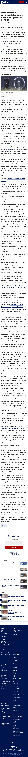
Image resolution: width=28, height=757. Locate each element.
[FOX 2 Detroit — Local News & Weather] (5, 2)
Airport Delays (16, 657)
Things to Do (4, 642)
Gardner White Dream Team (5, 709)
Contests (3, 688)
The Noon (3, 667)
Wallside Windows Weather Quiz (5, 706)
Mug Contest (4, 669)
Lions (14, 669)
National (3, 639)
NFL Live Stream (16, 719)
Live (14, 628)
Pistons (14, 673)
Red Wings (15, 676)
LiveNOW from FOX (17, 633)
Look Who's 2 (4, 655)
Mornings (4, 664)
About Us (15, 681)
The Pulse (3, 631)
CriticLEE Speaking (5, 685)
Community (15, 691)
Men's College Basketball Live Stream (18, 729)
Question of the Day (5, 652)
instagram (15, 742)
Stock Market (16, 708)
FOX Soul (15, 634)
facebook (10, 742)
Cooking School (4, 672)
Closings (14, 651)
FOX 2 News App (16, 688)
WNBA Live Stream (17, 734)
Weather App (15, 652)
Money (15, 704)
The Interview (4, 638)
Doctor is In (3, 676)
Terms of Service (15, 554)
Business (3, 641)
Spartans (15, 672)
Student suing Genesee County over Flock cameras (9, 563)
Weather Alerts (16, 654)
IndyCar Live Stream (17, 727)
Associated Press (4, 22)
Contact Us (15, 685)
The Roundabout (4, 636)
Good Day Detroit (5, 665)
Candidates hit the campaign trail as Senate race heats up (10, 586)
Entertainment (5, 681)
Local (2, 630)
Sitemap (14, 700)
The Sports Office (16, 665)
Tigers (14, 675)
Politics (2, 645)
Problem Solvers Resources (16, 698)
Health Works (4, 670)
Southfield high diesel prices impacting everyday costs (9, 574)
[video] (23, 563)
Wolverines (15, 670)
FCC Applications (16, 694)
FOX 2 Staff (15, 683)
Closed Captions (16, 696)
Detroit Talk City (4, 633)
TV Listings (3, 686)
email (18, 742)
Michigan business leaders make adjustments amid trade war (8, 568)
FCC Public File (16, 693)
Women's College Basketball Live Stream (18, 732)
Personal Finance (16, 705)
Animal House (16, 660)
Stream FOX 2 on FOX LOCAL (17, 631)
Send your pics (4, 651)
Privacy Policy (15, 553)
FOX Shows (3, 683)
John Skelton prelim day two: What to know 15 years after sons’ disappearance (17, 612)
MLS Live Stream (16, 735)
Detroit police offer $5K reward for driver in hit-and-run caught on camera (16, 618)
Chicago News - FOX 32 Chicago (5, 718)
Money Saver (4, 675)
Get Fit (2, 673)
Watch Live (22, 2)
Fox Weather (15, 659)
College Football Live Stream (17, 721)
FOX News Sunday (5, 644)
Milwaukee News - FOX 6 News (6, 721)
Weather (15, 649)
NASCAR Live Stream (17, 725)
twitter (13, 742)
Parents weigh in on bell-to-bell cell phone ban (10, 580)
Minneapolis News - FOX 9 (5, 724)
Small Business (16, 710)
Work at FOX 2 (16, 686)
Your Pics (3, 649)
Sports (9, 22)
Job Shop (15, 689)
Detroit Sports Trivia (5, 654)
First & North (15, 667)
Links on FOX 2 (4, 678)
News (2, 628)
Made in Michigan (4, 635)
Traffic (14, 655)
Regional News (5, 716)
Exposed (3, 712)
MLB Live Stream (16, 723)
